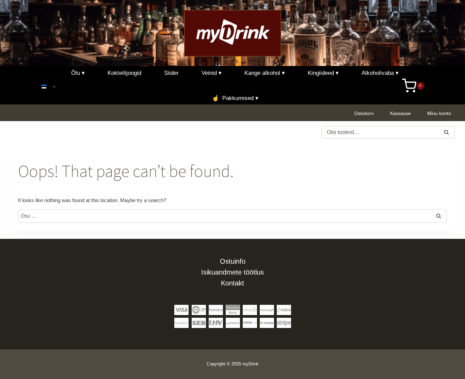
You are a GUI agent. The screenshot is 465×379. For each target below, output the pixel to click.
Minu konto (439, 113)
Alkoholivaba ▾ (380, 73)
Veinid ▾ (212, 73)
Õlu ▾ (78, 73)
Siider (171, 73)
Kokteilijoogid (124, 73)
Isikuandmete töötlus (232, 272)
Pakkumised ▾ (235, 98)
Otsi (446, 133)
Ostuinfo (232, 261)
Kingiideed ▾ (323, 73)
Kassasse (400, 113)
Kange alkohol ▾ (264, 73)
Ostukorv (364, 113)
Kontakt (232, 283)
